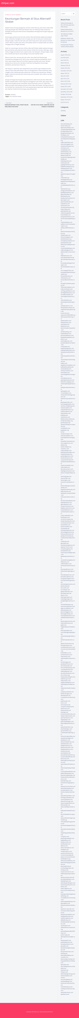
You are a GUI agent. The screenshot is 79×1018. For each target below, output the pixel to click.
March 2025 (64, 81)
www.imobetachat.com (67, 742)
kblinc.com (64, 339)
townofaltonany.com (67, 623)
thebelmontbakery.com (67, 166)
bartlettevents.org (66, 239)
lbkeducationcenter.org (67, 419)
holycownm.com (65, 656)
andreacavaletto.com (67, 436)
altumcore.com (65, 708)
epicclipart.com (65, 200)
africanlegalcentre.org (67, 532)
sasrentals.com (65, 372)
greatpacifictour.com (67, 664)
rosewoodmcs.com (66, 851)
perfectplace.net (65, 423)
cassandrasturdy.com (67, 460)
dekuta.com (64, 846)
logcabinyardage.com (67, 738)
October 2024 (64, 94)
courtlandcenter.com (67, 669)
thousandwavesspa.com (68, 667)
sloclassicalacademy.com (68, 500)
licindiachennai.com (66, 131)
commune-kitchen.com (67, 523)
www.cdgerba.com (66, 888)
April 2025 (63, 78)
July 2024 (63, 102)
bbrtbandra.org (65, 196)
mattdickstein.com (66, 744)
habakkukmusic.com (67, 749)
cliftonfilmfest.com (66, 300)
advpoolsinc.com (66, 680)
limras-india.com (65, 126)
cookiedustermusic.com (68, 647)
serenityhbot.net (65, 753)
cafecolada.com (65, 467)
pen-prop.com (65, 758)
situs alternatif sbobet (15, 96)
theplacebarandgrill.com (68, 677)
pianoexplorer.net (66, 866)
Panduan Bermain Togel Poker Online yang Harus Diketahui (16, 104)
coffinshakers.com (66, 564)
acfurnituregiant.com (67, 144)
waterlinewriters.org (67, 727)
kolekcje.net (64, 415)
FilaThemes (50, 1011)
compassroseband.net (67, 706)
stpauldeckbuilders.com (68, 796)
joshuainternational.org (68, 755)
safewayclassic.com (66, 168)
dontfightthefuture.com (68, 293)
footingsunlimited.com (67, 797)
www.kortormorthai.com (68, 786)
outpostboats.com (66, 450)
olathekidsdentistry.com (68, 350)
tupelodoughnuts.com (67, 348)
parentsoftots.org (66, 731)
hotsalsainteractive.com (68, 137)
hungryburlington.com (67, 578)
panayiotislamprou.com (68, 217)
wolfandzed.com (65, 844)
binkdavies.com (65, 517)
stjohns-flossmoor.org (67, 643)
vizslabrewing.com (66, 332)
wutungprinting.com (67, 614)
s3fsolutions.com (66, 278)
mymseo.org (64, 970)
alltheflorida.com (66, 920)
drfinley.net (64, 953)
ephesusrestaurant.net (67, 877)
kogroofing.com (65, 209)
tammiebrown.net (66, 593)
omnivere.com (65, 148)
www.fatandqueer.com (67, 788)
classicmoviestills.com (67, 465)
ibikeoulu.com (65, 562)
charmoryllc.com (66, 478)
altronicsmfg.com (66, 153)
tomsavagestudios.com (67, 404)
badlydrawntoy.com (66, 745)
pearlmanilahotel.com (67, 202)
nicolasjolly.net (65, 528)
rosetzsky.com (65, 541)
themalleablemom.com (67, 575)
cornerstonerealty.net (67, 855)
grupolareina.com (66, 243)
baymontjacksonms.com (68, 621)
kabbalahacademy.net (67, 367)
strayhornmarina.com (67, 506)
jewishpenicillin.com (66, 402)
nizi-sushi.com (65, 588)
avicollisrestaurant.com (67, 673)
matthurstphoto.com (67, 918)
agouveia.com (65, 964)
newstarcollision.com (67, 371)
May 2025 (63, 76)
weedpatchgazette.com (67, 337)
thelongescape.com (66, 597)
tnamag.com (64, 712)
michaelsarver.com (66, 378)
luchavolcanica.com (66, 654)
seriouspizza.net (65, 705)
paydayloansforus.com (67, 165)
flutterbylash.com (66, 940)
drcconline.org (65, 675)
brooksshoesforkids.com (68, 714)
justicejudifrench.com (67, 569)
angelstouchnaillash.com (68, 365)
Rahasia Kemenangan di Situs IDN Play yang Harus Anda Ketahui (67, 25)
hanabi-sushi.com (66, 842)
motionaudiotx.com (66, 976)
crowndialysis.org (66, 393)
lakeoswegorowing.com (68, 959)
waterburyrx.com (66, 679)
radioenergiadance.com (68, 213)
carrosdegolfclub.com (67, 270)
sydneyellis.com (65, 391)
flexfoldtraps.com (66, 781)
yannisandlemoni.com (67, 335)
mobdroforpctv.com (67, 458)
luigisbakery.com (66, 840)
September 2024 (65, 97)
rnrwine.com (64, 957)
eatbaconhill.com (66, 155)
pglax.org (63, 625)
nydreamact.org (65, 189)
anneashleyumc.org (66, 790)
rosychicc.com (65, 448)
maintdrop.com (65, 204)
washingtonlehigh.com (67, 838)
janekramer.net (65, 586)
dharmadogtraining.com (68, 974)
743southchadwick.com (68, 287)
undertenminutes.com (67, 146)
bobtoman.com (65, 205)
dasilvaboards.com (66, 502)
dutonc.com (64, 595)
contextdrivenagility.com (68, 560)
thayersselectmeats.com (68, 716)
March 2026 (64, 63)
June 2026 (63, 60)
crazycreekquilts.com (67, 515)
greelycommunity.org (67, 536)
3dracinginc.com (65, 480)
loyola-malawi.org (66, 447)
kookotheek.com (66, 215)
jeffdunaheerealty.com (67, 773)
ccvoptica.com (65, 836)
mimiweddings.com (66, 981)
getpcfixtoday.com (66, 194)
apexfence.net (65, 994)
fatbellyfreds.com (66, 881)
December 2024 (65, 89)
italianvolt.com (65, 326)
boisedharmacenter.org (67, 441)
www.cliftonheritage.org (68, 818)
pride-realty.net (65, 935)
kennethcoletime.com (67, 577)
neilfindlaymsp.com (66, 671)
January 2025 (64, 86)
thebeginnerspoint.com (68, 471)
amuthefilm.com (65, 525)
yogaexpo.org (65, 430)
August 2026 (64, 55)
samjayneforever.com (67, 916)
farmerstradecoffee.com (68, 736)
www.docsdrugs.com (67, 801)
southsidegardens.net (67, 868)
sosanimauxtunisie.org (67, 207)
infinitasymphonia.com (67, 530)
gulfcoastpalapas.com (67, 721)
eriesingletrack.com (66, 341)
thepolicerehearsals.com (68, 489)
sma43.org (64, 820)
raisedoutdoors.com (67, 306)
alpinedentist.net (66, 211)
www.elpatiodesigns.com (68, 883)
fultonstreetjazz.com (67, 237)
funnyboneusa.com (66, 645)
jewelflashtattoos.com (67, 192)
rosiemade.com (65, 346)
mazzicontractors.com (67, 872)
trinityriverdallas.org (67, 421)
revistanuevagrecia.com (68, 545)
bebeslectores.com (66, 255)
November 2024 (65, 91)
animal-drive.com (66, 710)
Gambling (13, 94)
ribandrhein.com (66, 413)
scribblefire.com (65, 428)
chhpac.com (7, 3)
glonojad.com (65, 543)
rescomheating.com (66, 979)
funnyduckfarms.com (67, 944)
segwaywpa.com (65, 719)
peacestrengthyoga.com (68, 775)
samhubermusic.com (67, 992)
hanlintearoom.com (66, 942)
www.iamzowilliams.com (68, 860)
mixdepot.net (65, 849)
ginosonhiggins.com (67, 612)
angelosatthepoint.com (67, 682)
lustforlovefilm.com (66, 526)
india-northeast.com (67, 289)
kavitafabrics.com (66, 653)
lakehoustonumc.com (67, 747)
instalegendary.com (66, 179)
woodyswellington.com (67, 879)
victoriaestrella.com (66, 666)
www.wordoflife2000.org (68, 315)
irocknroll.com (65, 313)
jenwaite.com (65, 946)
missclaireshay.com (66, 124)
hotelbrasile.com (66, 235)
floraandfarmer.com (66, 276)
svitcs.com (64, 703)
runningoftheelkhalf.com (68, 771)
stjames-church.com (67, 547)
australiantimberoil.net (67, 257)
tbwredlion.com (65, 903)
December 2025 (65, 70)
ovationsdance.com (66, 411)
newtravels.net (65, 163)
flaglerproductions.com (68, 508)
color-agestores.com (67, 443)
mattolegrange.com (66, 599)
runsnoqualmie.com (67, 799)
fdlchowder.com (65, 805)
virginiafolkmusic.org (67, 410)
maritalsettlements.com (68, 616)
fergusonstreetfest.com (68, 914)
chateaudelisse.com (66, 222)
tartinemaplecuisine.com (68, 584)
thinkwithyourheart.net (67, 307)
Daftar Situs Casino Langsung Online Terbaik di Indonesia (42, 104)
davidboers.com (65, 740)
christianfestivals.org (67, 604)
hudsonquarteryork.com (68, 885)
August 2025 (64, 73)
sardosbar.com (65, 324)
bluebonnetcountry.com (68, 198)
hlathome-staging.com (67, 382)
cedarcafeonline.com (67, 142)
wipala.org (64, 445)
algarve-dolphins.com (67, 608)
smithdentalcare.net (67, 987)
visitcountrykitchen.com (68, 606)
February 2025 (64, 84)
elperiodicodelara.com (67, 127)
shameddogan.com (66, 729)
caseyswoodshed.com (67, 692)
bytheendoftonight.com (68, 452)
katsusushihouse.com (67, 534)
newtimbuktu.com (66, 152)
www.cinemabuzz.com (67, 848)
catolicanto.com (65, 417)
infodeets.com (65, 135)
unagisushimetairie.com (68, 191)
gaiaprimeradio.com (67, 591)
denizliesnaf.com (66, 695)
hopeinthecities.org (66, 454)
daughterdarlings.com (67, 133)
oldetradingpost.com (67, 250)
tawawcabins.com (66, 320)
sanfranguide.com (66, 476)
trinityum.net (64, 870)
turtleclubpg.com (66, 662)
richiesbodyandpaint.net (68, 129)
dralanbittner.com (66, 333)
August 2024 (64, 99)
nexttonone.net (65, 751)
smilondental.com (66, 369)
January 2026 (64, 68)
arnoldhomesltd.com (67, 294)
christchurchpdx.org (67, 519)
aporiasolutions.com (67, 718)
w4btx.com (64, 363)
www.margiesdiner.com (67, 803)
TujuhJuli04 (18, 14)
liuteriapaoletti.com (66, 630)
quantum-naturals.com (67, 909)
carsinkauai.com (65, 925)
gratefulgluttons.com (67, 456)
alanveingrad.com (66, 610)
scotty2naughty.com (67, 549)
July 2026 (63, 57)
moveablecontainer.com (68, 241)
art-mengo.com (65, 590)
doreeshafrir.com (66, 551)
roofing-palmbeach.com (68, 291)
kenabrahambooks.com (68, 521)
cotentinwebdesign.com (68, 248)
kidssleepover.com (66, 161)
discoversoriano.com (67, 469)
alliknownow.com (66, 491)
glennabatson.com (66, 504)
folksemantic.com (66, 322)
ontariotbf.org (65, 178)
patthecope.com (65, 701)
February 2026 (64, 65)
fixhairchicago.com (66, 693)
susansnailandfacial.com (68, 757)
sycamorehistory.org (67, 853)
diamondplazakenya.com (68, 901)
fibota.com (64, 886)
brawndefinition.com (67, 510)
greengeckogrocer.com (67, 380)
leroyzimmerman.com (67, 951)
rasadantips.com (66, 150)
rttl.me (63, 977)
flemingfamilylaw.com (67, 955)
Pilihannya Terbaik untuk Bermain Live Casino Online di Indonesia (68, 40)
